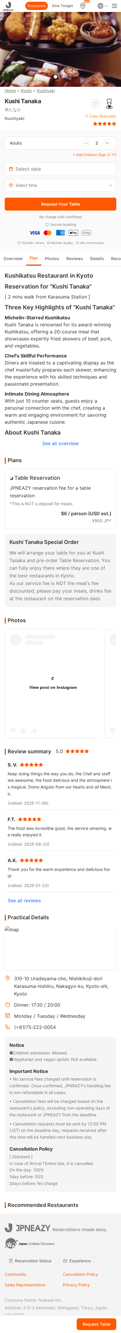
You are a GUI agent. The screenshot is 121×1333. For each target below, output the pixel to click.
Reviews (74, 258)
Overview (13, 258)
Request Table (96, 1324)
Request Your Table (60, 203)
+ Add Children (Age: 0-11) (94, 154)
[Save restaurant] (95, 103)
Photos (52, 258)
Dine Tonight (62, 6)
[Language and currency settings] (103, 6)
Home (10, 90)
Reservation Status (33, 1260)
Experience (80, 1260)
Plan (34, 257)
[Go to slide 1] (55, 77)
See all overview (60, 443)
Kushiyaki (46, 90)
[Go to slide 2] (63, 77)
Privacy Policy (76, 1284)
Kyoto (26, 90)
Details (97, 258)
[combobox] (60, 185)
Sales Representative (25, 1284)
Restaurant (37, 6)
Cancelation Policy (80, 1274)
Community (15, 1274)
